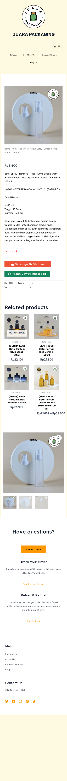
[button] (58, 438)
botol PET (19, 287)
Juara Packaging (34, 34)
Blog (32, 63)
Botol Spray (36, 149)
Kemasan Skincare (49, 55)
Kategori (13, 55)
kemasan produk (43, 287)
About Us (31, 55)
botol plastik (26, 287)
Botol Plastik (28, 283)
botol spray (34, 287)
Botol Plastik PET (38, 283)
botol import (11, 287)
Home (7, 149)
